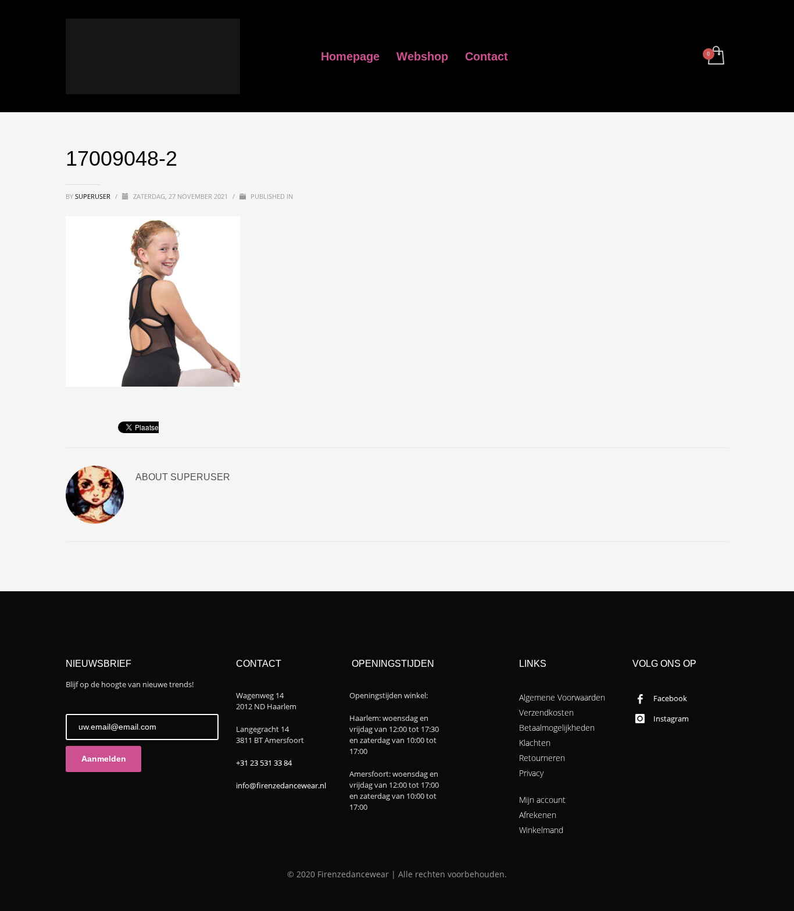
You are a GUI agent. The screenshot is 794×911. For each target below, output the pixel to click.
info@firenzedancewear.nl (281, 785)
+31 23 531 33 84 (264, 763)
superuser (93, 196)
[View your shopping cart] (715, 56)
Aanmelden (103, 758)
